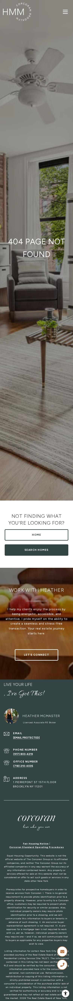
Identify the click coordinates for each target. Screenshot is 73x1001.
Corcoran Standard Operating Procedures (36, 847)
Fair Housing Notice (36, 843)
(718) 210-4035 (23, 766)
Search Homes (37, 550)
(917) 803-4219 (23, 754)
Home (36, 534)
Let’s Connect (36, 654)
